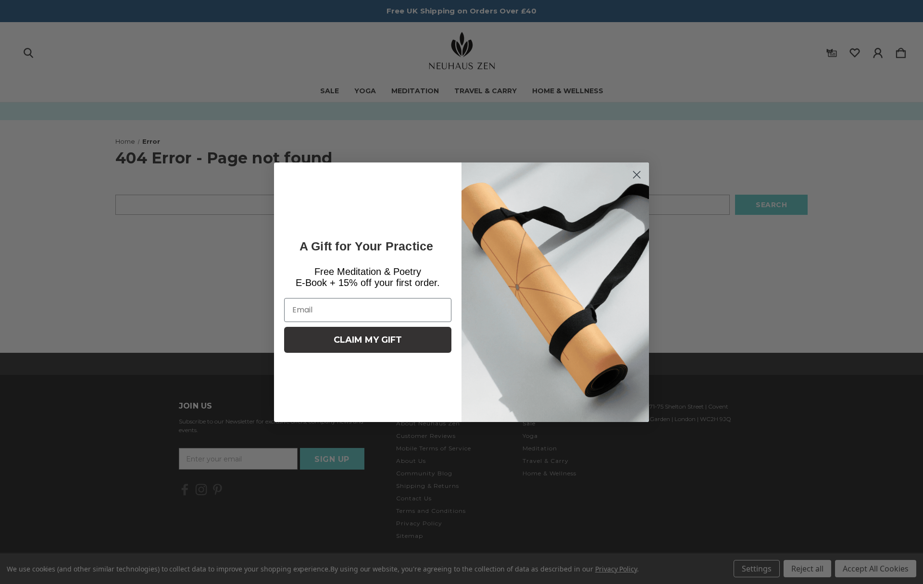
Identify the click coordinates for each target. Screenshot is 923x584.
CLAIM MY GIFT (368, 340)
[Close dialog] (636, 174)
